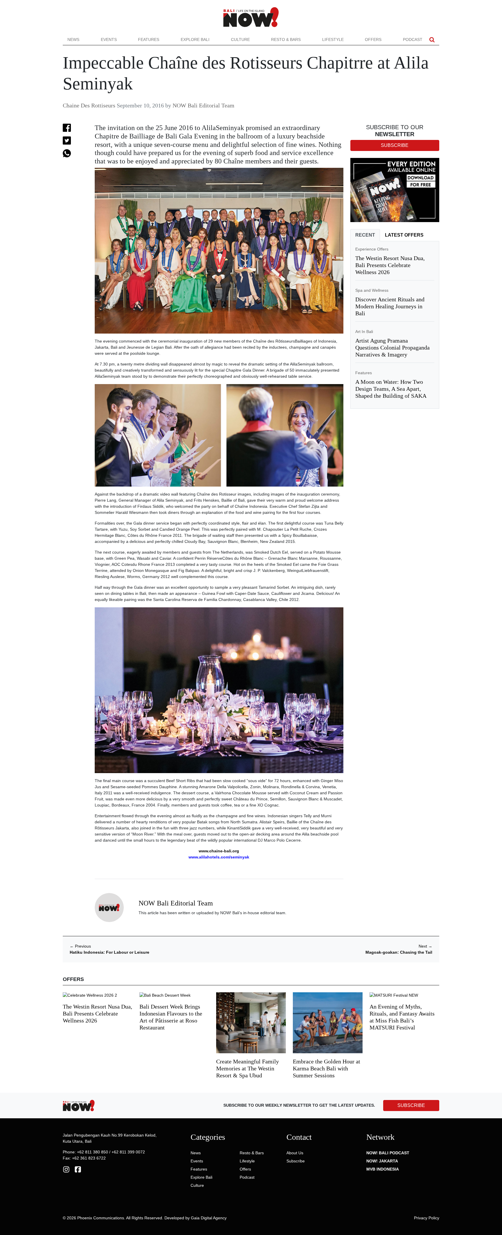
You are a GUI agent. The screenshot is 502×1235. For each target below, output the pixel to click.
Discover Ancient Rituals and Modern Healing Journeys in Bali (389, 306)
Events (109, 39)
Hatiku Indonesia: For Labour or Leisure (109, 952)
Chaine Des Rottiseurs (89, 105)
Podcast (412, 39)
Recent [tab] (365, 235)
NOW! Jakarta (382, 1161)
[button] (432, 39)
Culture (240, 39)
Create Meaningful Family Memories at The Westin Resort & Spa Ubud (247, 1068)
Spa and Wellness (371, 290)
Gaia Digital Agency (209, 1218)
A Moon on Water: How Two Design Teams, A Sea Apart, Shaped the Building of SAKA (390, 389)
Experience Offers (371, 249)
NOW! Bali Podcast (387, 1153)
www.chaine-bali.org (219, 851)
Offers (373, 39)
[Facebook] (77, 1168)
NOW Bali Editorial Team (203, 105)
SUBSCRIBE (411, 1105)
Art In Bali (364, 331)
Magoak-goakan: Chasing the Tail (398, 952)
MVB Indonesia (382, 1169)
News (73, 39)
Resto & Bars (286, 39)
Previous (80, 946)
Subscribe (295, 1161)
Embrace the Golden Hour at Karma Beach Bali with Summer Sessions (326, 1068)
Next (425, 946)
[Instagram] (66, 1168)
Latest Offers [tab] (404, 235)
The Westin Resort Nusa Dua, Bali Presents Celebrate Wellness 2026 (390, 265)
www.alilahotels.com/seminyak (219, 857)
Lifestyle (333, 39)
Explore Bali (195, 39)
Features (148, 39)
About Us (294, 1153)
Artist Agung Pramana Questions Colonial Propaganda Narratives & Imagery (392, 347)
